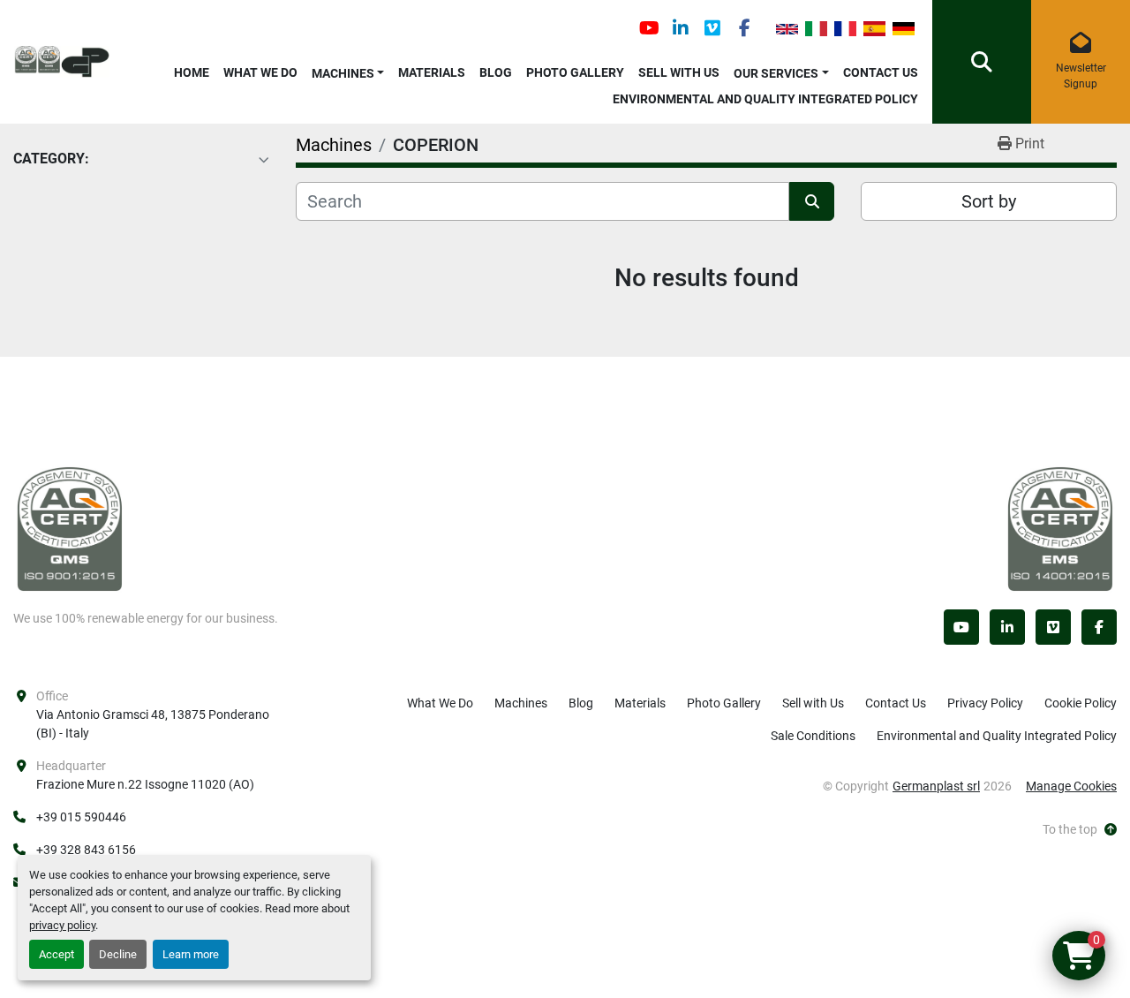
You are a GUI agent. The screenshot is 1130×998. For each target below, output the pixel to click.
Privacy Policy (985, 703)
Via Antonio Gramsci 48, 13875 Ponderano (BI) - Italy (152, 723)
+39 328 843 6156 (86, 850)
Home (191, 72)
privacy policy (62, 925)
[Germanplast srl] (69, 528)
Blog (495, 72)
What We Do (260, 72)
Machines (343, 73)
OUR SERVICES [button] (776, 73)
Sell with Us (678, 72)
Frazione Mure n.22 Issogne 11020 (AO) (145, 784)
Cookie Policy (1080, 703)
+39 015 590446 (81, 817)
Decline (118, 954)
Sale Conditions (813, 736)
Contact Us (880, 72)
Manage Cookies (1071, 786)
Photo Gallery (575, 72)
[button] (348, 70)
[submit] (811, 201)
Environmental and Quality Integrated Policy (765, 99)
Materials (431, 72)
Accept (56, 954)
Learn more (190, 954)
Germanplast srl (936, 786)
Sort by (988, 201)
